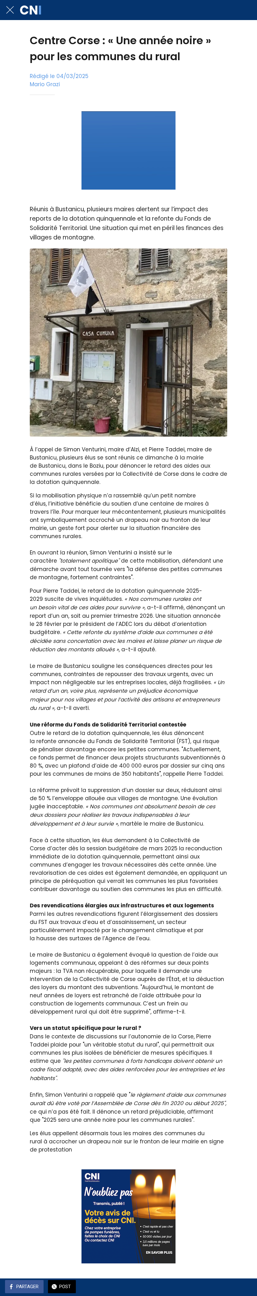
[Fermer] (10, 10)
